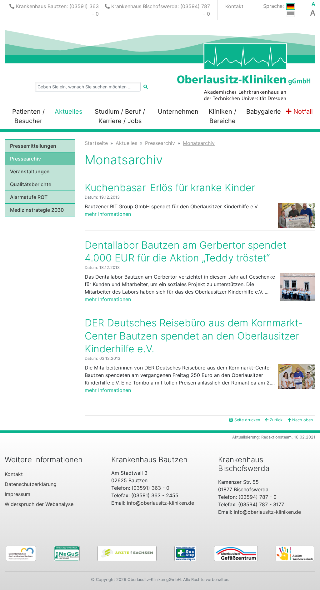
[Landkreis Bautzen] (21, 553)
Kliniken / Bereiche (222, 116)
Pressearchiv (25, 159)
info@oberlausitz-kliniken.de (160, 503)
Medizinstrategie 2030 (37, 210)
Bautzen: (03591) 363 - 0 (57, 10)
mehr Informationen (108, 214)
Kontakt (234, 6)
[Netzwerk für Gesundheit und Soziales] (67, 553)
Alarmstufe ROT (29, 197)
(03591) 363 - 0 (150, 488)
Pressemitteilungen (33, 146)
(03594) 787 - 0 (257, 497)
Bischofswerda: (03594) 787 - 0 (160, 10)
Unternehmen (178, 111)
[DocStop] (185, 553)
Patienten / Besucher (28, 116)
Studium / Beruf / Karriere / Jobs (120, 116)
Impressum (17, 494)
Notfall (302, 111)
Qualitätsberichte (30, 184)
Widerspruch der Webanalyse (39, 504)
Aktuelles (68, 111)
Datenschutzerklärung (31, 484)
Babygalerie (263, 111)
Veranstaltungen (30, 171)
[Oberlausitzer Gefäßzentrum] (236, 553)
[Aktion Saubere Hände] (295, 553)
